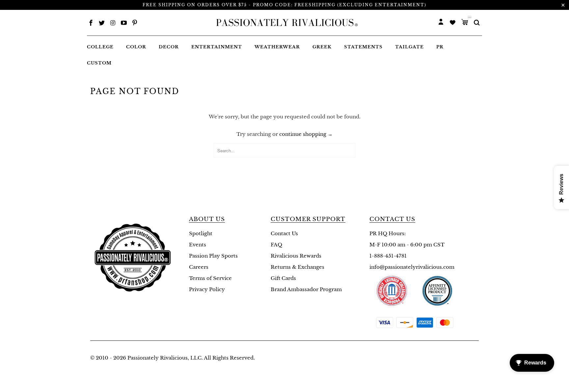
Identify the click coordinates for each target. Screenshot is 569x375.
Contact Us (284, 233)
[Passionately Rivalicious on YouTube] (124, 23)
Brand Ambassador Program (306, 289)
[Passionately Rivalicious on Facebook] (91, 23)
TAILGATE (409, 47)
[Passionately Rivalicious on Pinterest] (135, 23)
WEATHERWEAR (277, 47)
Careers (198, 267)
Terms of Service (210, 278)
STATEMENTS (363, 47)
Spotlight (200, 233)
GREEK (322, 47)
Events (197, 244)
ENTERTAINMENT (216, 47)
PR (440, 47)
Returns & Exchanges (297, 267)
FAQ (276, 244)
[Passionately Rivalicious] (284, 22)
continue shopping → (306, 134)
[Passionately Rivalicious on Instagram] (113, 23)
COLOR (136, 47)
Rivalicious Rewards (296, 256)
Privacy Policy (207, 289)
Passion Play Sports (213, 256)
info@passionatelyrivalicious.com (411, 267)
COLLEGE (100, 47)
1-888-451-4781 (388, 256)
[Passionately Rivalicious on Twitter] (102, 23)
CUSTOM (99, 63)
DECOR (169, 47)
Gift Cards (283, 278)
